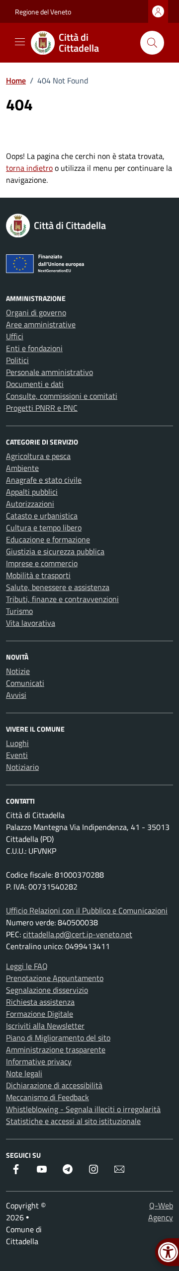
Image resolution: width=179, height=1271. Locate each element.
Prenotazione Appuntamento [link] (54, 978)
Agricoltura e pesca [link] (38, 456)
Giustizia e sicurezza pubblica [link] (55, 551)
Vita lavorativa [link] (30, 623)
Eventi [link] (17, 755)
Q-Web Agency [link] (160, 1211)
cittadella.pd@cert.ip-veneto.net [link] (77, 934)
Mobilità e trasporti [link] (38, 575)
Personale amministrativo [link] (49, 372)
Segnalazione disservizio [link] (47, 990)
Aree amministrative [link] (41, 324)
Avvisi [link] (16, 695)
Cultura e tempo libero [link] (44, 527)
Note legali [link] (24, 1073)
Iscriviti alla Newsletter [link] (45, 1026)
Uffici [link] (14, 336)
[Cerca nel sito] (152, 43)
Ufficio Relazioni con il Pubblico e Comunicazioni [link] (87, 910)
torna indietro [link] (29, 168)
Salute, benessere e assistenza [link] (57, 587)
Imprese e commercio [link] (42, 563)
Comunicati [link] (25, 683)
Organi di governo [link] (36, 312)
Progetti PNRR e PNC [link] (42, 408)
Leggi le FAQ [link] (27, 966)
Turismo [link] (19, 611)
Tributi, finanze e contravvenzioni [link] (62, 599)
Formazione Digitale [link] (39, 1014)
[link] (81, 43)
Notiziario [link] (22, 767)
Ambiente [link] (22, 468)
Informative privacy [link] (39, 1061)
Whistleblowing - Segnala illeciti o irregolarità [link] (83, 1109)
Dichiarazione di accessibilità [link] (54, 1085)
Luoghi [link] (17, 743)
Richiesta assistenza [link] (40, 1002)
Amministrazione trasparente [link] (55, 1049)
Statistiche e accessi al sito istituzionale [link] (73, 1121)
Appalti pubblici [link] (32, 492)
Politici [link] (17, 360)
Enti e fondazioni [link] (34, 348)
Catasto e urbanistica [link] (42, 516)
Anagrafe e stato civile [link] (44, 480)
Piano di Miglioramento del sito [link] (58, 1038)
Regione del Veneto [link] (43, 11)
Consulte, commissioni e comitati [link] (61, 396)
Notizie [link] (18, 671)
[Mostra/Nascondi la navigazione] (20, 42)
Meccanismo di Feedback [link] (47, 1097)
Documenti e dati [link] (35, 384)
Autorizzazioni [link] (30, 504)
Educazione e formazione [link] (48, 539)
